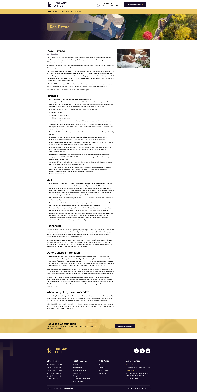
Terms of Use (146, 388)
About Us (55, 11)
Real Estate (76, 365)
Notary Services (78, 381)
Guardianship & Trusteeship (81, 379)
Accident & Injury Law (79, 370)
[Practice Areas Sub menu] (71, 11)
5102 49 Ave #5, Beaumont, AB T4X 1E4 (138, 368)
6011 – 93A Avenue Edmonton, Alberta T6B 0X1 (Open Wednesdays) (137, 374)
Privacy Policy (133, 388)
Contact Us (78, 11)
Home (49, 11)
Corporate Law (77, 373)
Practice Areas (65, 11)
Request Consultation (134, 4)
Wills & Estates (77, 367)
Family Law (76, 376)
